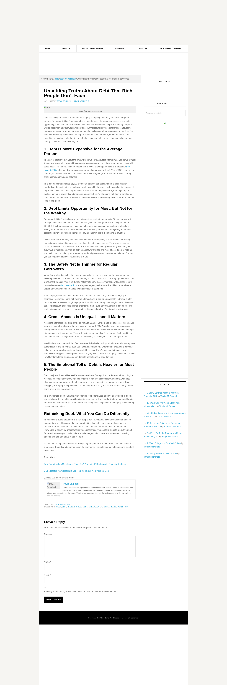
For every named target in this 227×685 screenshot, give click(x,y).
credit (58, 507)
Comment (49, 534)
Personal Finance (109, 507)
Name (47, 562)
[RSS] (170, 90)
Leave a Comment (81, 101)
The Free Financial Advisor (113, 64)
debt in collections (68, 285)
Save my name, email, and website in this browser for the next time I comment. (80, 592)
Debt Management (63, 504)
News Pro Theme (111, 618)
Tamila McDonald (168, 396)
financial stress (74, 507)
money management (91, 507)
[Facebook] (158, 90)
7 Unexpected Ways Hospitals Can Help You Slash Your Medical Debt (76, 471)
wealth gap (123, 507)
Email (47, 575)
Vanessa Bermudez (173, 426)
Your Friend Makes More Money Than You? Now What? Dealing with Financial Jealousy (85, 464)
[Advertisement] (113, 18)
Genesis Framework (130, 618)
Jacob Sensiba (164, 416)
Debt (64, 507)
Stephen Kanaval (170, 437)
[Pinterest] (164, 90)
